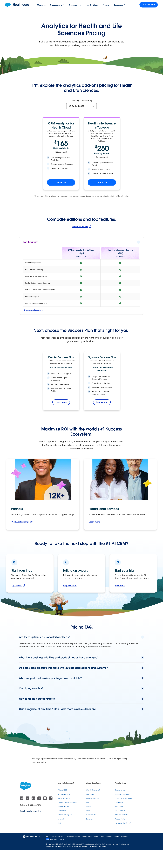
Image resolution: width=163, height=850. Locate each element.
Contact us (61, 182)
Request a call (70, 585)
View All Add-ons (80, 226)
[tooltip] (91, 101)
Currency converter (80, 100)
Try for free (17, 585)
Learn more (61, 402)
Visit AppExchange (20, 521)
